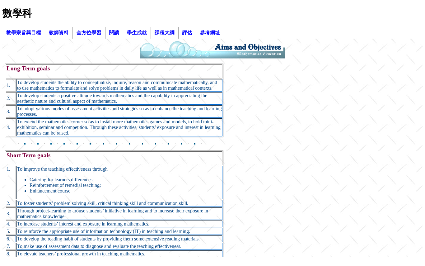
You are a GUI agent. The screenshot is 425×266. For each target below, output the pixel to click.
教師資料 (59, 32)
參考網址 (210, 32)
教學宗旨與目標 (23, 32)
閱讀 (114, 32)
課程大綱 (165, 32)
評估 (187, 32)
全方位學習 (89, 32)
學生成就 (137, 32)
